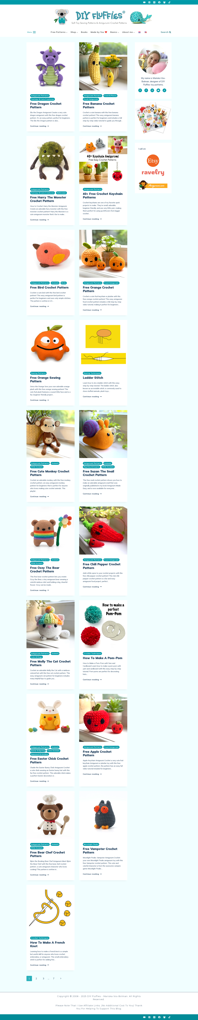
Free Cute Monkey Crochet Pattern (49, 473)
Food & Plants (110, 96)
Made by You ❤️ (99, 32)
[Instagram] (154, 2)
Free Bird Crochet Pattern (49, 287)
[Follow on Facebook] (140, 90)
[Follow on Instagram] (152, 90)
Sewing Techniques (92, 373)
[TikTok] (169, 2)
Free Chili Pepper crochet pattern (101, 566)
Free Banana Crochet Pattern (98, 105)
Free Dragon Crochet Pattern (45, 105)
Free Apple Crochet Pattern (97, 753)
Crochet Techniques (92, 653)
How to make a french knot (47, 944)
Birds (63, 283)
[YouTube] (144, 2)
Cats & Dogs (36, 657)
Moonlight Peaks (91, 844)
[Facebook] (159, 2)
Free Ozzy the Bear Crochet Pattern (44, 569)
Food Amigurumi (91, 99)
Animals (55, 283)
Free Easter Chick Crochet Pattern (49, 760)
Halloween (61, 193)
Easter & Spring (38, 751)
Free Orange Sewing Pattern (45, 379)
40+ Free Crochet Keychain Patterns (103, 195)
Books (84, 32)
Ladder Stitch (93, 378)
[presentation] (50, 66)
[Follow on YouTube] (158, 90)
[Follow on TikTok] (164, 90)
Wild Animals (37, 467)
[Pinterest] (149, 2)
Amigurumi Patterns (40, 96)
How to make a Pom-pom (102, 658)
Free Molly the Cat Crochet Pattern (50, 663)
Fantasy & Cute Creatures (42, 99)
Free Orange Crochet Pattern (98, 289)
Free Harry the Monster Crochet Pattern (48, 199)
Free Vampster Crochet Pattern (100, 850)
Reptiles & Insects (91, 467)
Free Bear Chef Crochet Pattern (47, 854)
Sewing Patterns (38, 373)
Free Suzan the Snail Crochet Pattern (98, 473)
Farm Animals (53, 751)
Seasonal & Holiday (39, 754)
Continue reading (39, 126)
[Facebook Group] (164, 2)
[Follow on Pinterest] (146, 90)
